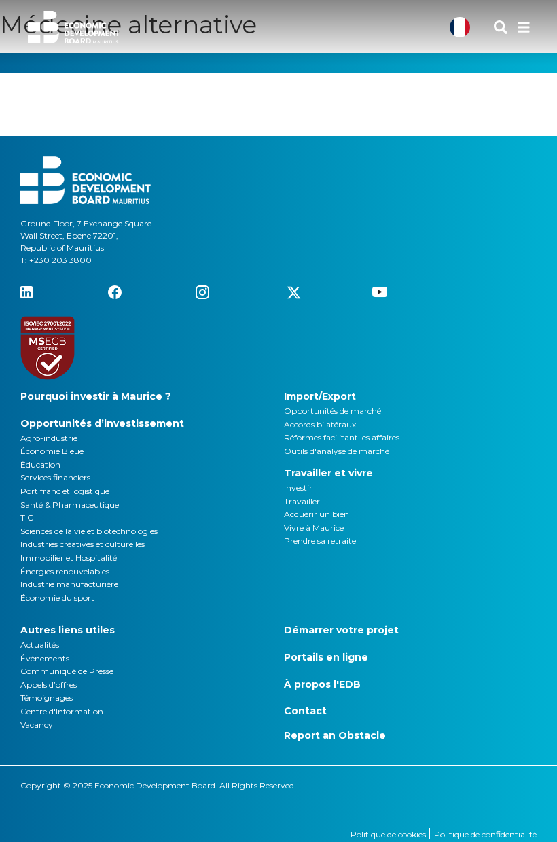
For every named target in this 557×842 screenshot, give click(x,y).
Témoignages (46, 697)
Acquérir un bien (316, 514)
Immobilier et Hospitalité (68, 557)
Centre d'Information (61, 711)
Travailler (302, 501)
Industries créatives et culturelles (82, 544)
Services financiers (55, 477)
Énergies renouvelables (64, 571)
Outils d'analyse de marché (336, 451)
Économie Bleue (52, 451)
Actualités (39, 644)
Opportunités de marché (332, 411)
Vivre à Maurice (314, 528)
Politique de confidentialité (485, 834)
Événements (44, 658)
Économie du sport (57, 598)
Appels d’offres (48, 685)
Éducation (40, 464)
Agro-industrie (48, 438)
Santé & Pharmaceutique (69, 504)
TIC (26, 517)
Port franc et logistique (64, 491)
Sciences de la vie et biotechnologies (89, 531)
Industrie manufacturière (69, 584)
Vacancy (36, 725)
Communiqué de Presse (66, 671)
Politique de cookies (389, 834)
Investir (298, 488)
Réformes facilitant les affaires (341, 437)
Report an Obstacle (335, 735)
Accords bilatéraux (320, 424)
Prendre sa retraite (320, 541)
